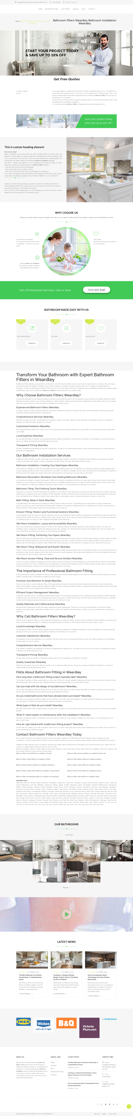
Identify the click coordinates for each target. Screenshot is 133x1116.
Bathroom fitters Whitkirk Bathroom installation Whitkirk (33, 759)
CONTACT (91, 9)
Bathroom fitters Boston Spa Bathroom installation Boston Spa (86, 753)
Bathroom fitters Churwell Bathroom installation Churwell (33, 753)
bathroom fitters (100, 95)
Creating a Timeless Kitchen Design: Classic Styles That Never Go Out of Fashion (65, 977)
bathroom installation (41, 160)
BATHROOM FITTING (51, 9)
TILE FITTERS (65, 9)
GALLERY (76, 9)
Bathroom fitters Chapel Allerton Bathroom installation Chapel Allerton (38, 771)
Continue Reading (24, 993)
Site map (96, 1114)
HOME (40, 9)
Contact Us (32, 343)
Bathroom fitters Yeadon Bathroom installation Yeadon (84, 765)
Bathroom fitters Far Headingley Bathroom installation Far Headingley (37, 776)
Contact (104, 1114)
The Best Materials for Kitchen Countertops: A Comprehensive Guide (30, 977)
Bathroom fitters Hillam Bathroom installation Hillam (83, 776)
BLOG (83, 9)
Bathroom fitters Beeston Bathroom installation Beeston (84, 759)
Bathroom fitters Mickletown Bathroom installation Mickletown (35, 765)
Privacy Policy (113, 1114)
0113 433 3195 (96, 289)
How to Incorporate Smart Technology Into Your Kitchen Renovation (98, 977)
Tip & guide (22, 972)
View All (65, 887)
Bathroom (69, 835)
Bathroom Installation (32, 263)
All (61, 835)
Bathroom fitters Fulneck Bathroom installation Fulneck (84, 771)
